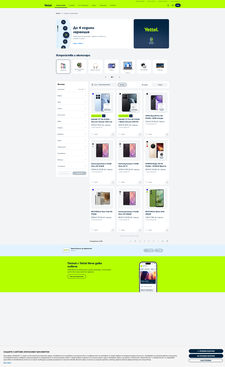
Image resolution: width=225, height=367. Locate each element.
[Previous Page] (130, 241)
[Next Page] (167, 241)
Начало (58, 13)
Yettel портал (151, 1)
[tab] (61, 5)
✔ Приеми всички (206, 351)
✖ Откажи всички (206, 356)
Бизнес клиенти (163, 1)
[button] (72, 89)
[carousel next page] (119, 77)
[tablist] (86, 5)
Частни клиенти (175, 1)
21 (162, 241)
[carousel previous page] (106, 77)
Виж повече (7, 363)
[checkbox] (92, 134)
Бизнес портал (140, 1)
